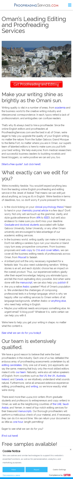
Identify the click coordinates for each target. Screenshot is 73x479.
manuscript (26, 282)
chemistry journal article (35, 210)
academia (60, 107)
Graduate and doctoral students (21, 224)
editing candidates (12, 365)
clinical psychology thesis (49, 207)
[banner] (36, 5)
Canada (19, 379)
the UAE (57, 404)
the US (43, 375)
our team (21, 372)
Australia (61, 375)
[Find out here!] (10, 435)
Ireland (5, 379)
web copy (26, 250)
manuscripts (25, 411)
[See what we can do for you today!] (21, 333)
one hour (18, 422)
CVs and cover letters (47, 250)
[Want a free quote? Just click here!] (21, 164)
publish (62, 282)
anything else (58, 301)
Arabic (26, 286)
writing (34, 386)
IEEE (46, 217)
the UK (51, 375)
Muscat (22, 257)
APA (38, 217)
